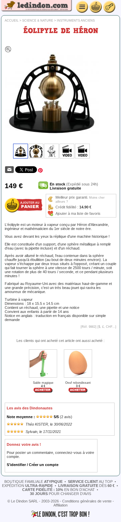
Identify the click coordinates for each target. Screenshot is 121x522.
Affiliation (60, 505)
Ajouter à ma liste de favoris (77, 213)
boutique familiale (33, 482)
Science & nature (37, 20)
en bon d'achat (58, 490)
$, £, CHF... (106, 326)
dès (86, 486)
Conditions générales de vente (87, 501)
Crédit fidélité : (66, 207)
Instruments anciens (76, 20)
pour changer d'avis (60, 494)
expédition (27, 486)
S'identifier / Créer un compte (32, 465)
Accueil (11, 20)
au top (90, 482)
